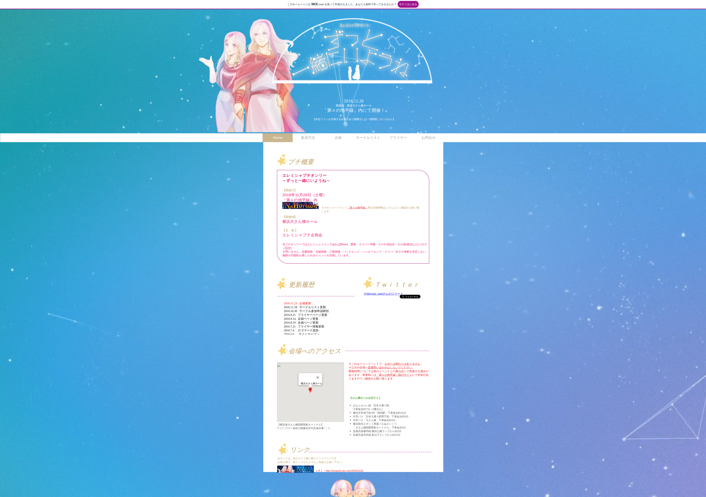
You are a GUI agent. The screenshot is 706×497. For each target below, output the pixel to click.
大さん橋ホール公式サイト (365, 397)
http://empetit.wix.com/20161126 (344, 470)
